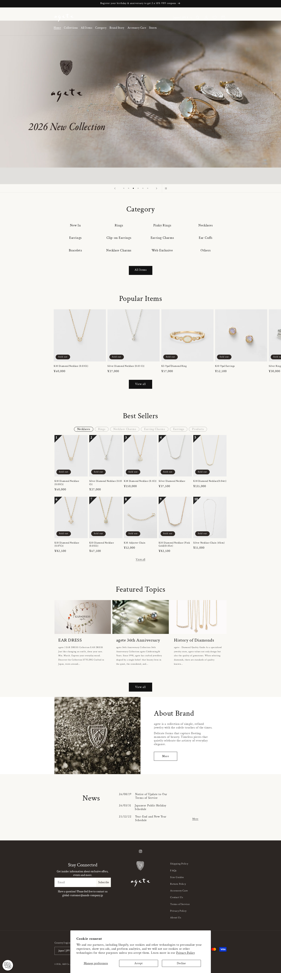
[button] (70, 28)
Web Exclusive (162, 250)
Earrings (75, 238)
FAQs (173, 870)
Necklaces (205, 225)
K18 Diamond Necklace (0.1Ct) (140, 481)
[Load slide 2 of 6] (128, 188)
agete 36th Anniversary (138, 640)
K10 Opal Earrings (225, 366)
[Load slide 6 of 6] (147, 188)
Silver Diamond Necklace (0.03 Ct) (126, 366)
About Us (175, 917)
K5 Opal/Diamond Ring (174, 366)
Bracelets (75, 250)
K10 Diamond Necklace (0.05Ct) (101, 544)
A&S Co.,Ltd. (68, 964)
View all (140, 384)
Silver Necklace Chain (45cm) (209, 542)
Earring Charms (162, 238)
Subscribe (103, 882)
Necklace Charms (118, 250)
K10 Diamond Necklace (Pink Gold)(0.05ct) (174, 544)
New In (75, 225)
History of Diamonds (194, 640)
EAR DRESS (70, 640)
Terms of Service (180, 904)
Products (198, 429)
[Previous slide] (115, 188)
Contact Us (176, 897)
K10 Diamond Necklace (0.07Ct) (66, 544)
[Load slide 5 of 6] (142, 188)
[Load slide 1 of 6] (123, 188)
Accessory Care (179, 890)
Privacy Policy (185, 953)
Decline (181, 963)
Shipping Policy (179, 863)
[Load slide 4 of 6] (138, 188)
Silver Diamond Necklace (172, 481)
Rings (119, 225)
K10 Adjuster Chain (134, 542)
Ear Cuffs (205, 238)
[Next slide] (156, 188)
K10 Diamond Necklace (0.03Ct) (71, 366)
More (165, 756)
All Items (141, 270)
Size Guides (177, 877)
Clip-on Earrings (118, 238)
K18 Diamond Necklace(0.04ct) (209, 481)
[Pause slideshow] (166, 188)
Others (206, 250)
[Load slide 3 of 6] (133, 188)
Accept (138, 963)
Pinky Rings (162, 225)
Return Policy (178, 884)
